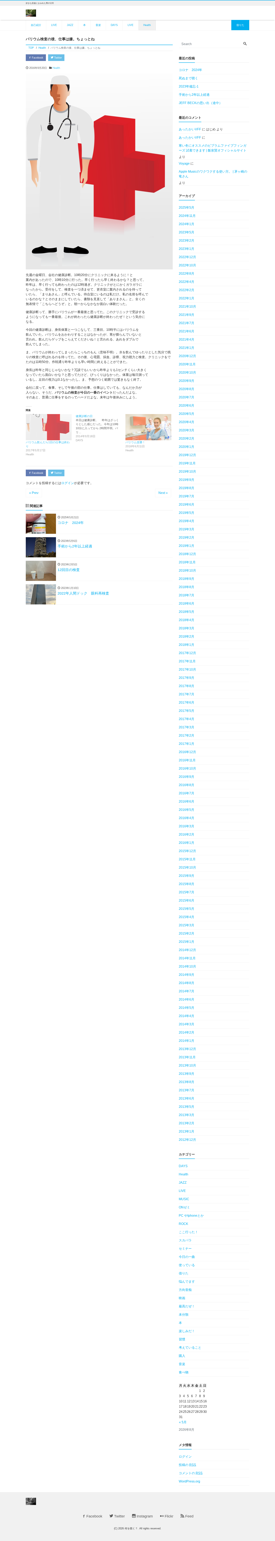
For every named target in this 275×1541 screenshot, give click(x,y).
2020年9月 (186, 380)
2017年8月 (186, 686)
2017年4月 (186, 719)
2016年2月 (186, 834)
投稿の (187, 1465)
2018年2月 (186, 636)
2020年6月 (186, 405)
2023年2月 (186, 240)
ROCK (183, 1224)
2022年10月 (187, 265)
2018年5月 (186, 611)
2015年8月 (186, 884)
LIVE (54, 25)
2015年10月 (187, 867)
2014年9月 (186, 974)
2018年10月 (187, 570)
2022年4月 (186, 281)
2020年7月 (186, 397)
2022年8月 (186, 273)
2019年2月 (186, 537)
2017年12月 (187, 653)
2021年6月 (186, 331)
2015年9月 (186, 875)
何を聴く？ (131, 1528)
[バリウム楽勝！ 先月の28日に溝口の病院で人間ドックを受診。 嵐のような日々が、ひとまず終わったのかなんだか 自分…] (148, 427)
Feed (188, 1516)
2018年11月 (187, 562)
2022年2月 (186, 290)
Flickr (168, 1516)
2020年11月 (187, 364)
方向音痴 (185, 1290)
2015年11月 (187, 859)
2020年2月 (186, 438)
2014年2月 (186, 1032)
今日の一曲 (187, 1257)
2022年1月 (186, 298)
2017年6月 (186, 702)
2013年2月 (186, 1123)
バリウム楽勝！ (135, 442)
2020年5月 (186, 413)
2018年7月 (186, 595)
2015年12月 (187, 851)
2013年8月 (186, 1082)
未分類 (183, 1314)
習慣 (182, 1339)
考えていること (190, 1347)
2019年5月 (186, 512)
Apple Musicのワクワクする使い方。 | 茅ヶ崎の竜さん (213, 174)
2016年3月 (186, 826)
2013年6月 (186, 1098)
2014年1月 (186, 1040)
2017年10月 (187, 669)
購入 (182, 1356)
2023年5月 (186, 232)
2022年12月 (187, 257)
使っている (187, 1265)
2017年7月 (186, 694)
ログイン (67, 483)
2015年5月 (186, 908)
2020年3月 (186, 430)
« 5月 (183, 1422)
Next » (163, 493)
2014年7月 (186, 991)
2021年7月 (186, 323)
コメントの (191, 1473)
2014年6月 (186, 999)
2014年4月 (186, 1016)
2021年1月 (186, 347)
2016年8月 (186, 785)
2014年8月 (186, 983)
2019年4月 (186, 521)
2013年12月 (187, 1049)
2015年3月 (186, 925)
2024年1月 (186, 224)
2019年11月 (187, 463)
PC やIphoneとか (191, 1215)
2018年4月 (186, 620)
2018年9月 (186, 578)
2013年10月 (187, 1065)
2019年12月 (187, 455)
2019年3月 (186, 529)
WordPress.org (189, 1481)
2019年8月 (186, 488)
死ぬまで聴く (188, 78)
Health (147, 25)
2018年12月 (187, 554)
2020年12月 (187, 356)
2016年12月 (187, 752)
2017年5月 (186, 710)
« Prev (33, 493)
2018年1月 (186, 644)
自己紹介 (36, 25)
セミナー (185, 1248)
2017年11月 (187, 661)
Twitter (57, 57)
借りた (240, 25)
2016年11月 (187, 760)
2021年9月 (186, 314)
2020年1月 (186, 446)
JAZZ (70, 25)
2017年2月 (186, 735)
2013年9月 (186, 1073)
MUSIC (184, 1199)
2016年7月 (186, 793)
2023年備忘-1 (188, 86)
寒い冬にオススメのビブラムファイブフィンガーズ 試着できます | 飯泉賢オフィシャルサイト (212, 148)
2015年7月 (186, 892)
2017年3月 (186, 727)
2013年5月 (186, 1106)
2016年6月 (186, 801)
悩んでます (187, 1281)
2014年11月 (187, 958)
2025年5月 (186, 207)
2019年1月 (186, 545)
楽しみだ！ (187, 1331)
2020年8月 (186, 389)
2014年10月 (187, 966)
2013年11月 (187, 1057)
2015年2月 (186, 933)
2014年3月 (186, 1024)
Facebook (37, 57)
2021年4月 (186, 339)
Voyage (184, 163)
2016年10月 (187, 768)
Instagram (144, 1516)
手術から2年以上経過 (194, 94)
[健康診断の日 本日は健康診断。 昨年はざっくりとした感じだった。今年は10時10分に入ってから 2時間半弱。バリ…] (101, 428)
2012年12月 (187, 1139)
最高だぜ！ (187, 1306)
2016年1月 (186, 842)
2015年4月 (186, 917)
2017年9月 (186, 677)
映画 (182, 1298)
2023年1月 (186, 248)
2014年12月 (187, 950)
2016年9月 (186, 776)
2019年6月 (186, 504)
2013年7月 (186, 1090)
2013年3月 (186, 1115)
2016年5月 (186, 809)
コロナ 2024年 (190, 70)
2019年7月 (186, 496)
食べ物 (183, 1372)
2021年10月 (187, 306)
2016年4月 (186, 818)
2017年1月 (186, 743)
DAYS (114, 25)
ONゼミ (184, 1207)
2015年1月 (186, 941)
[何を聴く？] (31, 12)
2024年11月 (187, 215)
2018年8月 (186, 587)
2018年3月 (186, 628)
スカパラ (185, 1240)
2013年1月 (186, 1131)
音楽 (98, 25)
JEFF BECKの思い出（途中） (200, 103)
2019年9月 (186, 479)
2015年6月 (186, 900)
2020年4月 (186, 422)
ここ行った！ (188, 1232)
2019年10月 (187, 471)
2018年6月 (186, 603)
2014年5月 (186, 1007)
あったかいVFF (190, 129)
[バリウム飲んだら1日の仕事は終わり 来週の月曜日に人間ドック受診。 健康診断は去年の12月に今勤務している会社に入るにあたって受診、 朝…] (49, 427)
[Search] (245, 44)
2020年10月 (187, 372)
